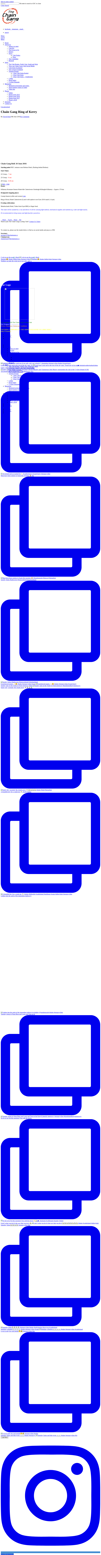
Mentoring (8, 386)
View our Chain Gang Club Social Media (22, 368)
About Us (8, 347)
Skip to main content (7, 1)
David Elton (7, 117)
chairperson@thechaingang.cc (10, 239)
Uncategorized (5, 107)
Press (14, 359)
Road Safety (12, 382)
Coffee (11, 381)
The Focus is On (14, 352)
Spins (6, 365)
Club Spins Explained (15, 370)
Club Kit (11, 350)
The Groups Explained (16, 372)
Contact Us (8, 406)
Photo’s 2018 (13, 402)
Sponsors (7, 404)
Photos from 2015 (14, 397)
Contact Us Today (34, 221)
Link (24, 196)
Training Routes (14, 373)
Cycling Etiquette (14, 384)
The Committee (13, 361)
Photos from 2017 (14, 400)
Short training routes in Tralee (18, 390)
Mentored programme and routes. (19, 388)
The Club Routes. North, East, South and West (23, 366)
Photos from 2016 (14, 398)
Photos (7, 393)
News (10, 356)
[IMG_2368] (5, 184)
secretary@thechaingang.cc (9, 235)
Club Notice (16, 357)
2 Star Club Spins (18, 377)
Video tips (12, 391)
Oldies (11, 395)
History (11, 354)
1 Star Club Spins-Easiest (20, 375)
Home (7, 345)
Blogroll (11, 363)
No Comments (24, 117)
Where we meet (13, 348)
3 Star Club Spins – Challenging (23, 379)
